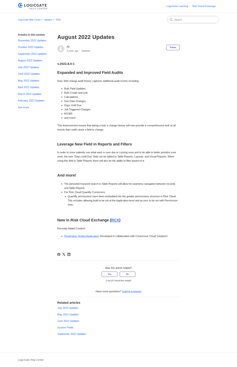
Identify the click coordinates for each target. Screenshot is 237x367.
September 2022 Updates (32, 53)
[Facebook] (58, 254)
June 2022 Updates (29, 73)
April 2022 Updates (28, 87)
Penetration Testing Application (81, 236)
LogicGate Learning (177, 6)
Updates (48, 19)
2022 (58, 19)
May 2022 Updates (28, 80)
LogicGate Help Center (29, 19)
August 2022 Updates (30, 60)
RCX (115, 220)
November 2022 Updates (32, 40)
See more (23, 107)
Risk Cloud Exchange (204, 6)
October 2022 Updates (31, 47)
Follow (173, 47)
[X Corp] (63, 254)
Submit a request (131, 291)
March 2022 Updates (30, 93)
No (127, 274)
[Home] (33, 6)
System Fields (65, 327)
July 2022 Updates (28, 67)
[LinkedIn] (68, 254)
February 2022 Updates (31, 100)
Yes (109, 274)
